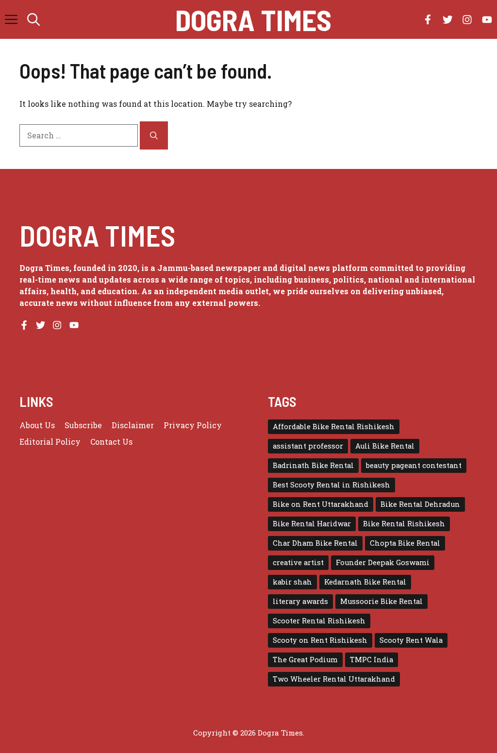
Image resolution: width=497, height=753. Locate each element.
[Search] (154, 135)
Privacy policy (193, 425)
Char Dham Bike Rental (315, 543)
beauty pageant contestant (414, 465)
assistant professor (308, 446)
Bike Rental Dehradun (420, 504)
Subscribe (83, 425)
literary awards (300, 601)
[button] (33, 19)
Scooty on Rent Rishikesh (320, 640)
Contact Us (111, 441)
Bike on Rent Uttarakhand (320, 504)
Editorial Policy (50, 441)
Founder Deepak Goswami (383, 562)
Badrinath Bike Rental (313, 465)
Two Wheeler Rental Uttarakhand (334, 679)
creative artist (298, 562)
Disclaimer (133, 425)
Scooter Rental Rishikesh (319, 620)
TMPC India (371, 659)
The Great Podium (305, 659)
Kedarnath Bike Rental (365, 581)
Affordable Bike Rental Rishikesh (334, 426)
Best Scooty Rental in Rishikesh (331, 484)
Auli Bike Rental (384, 446)
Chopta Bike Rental (405, 543)
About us (37, 425)
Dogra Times (253, 19)
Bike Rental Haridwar (312, 523)
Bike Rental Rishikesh (404, 523)
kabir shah (292, 581)
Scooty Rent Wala (411, 640)
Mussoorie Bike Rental (381, 601)
